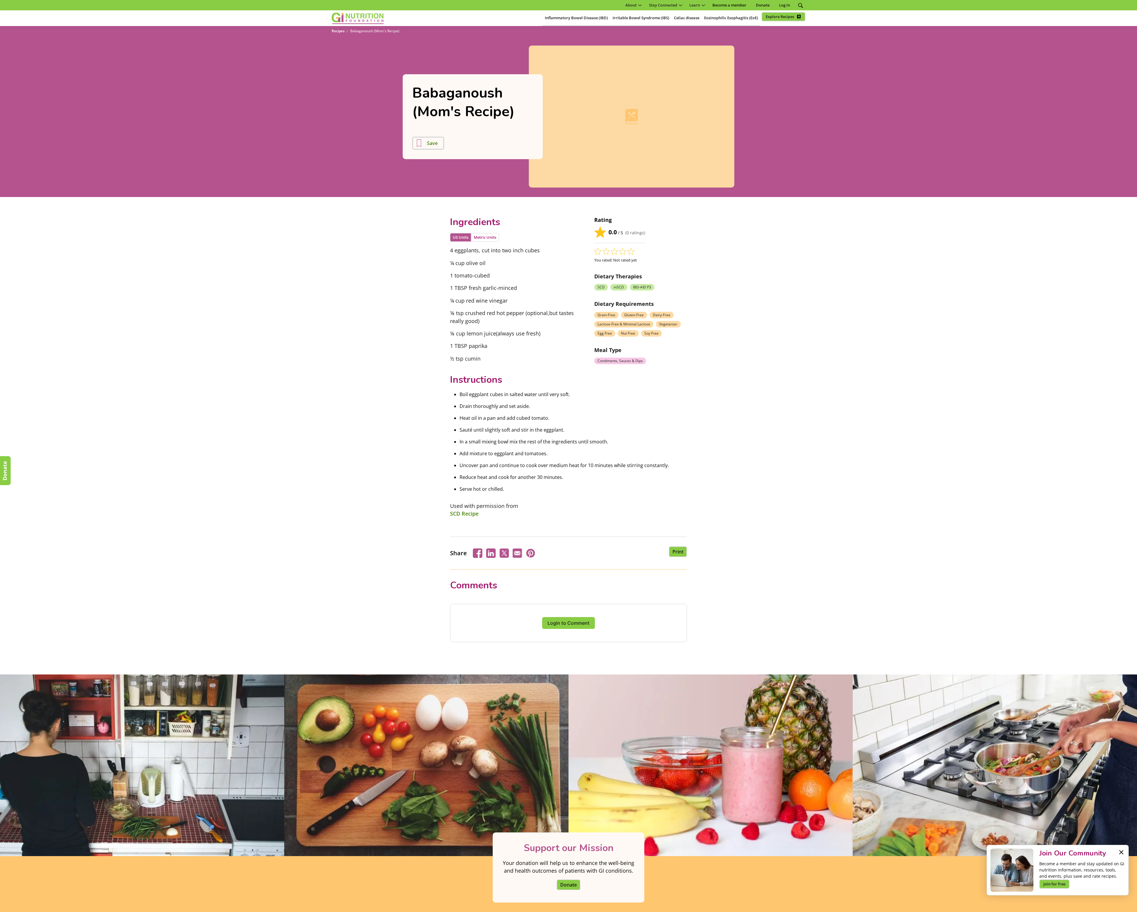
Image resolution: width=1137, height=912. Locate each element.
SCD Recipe (464, 513)
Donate (4, 470)
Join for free (1054, 884)
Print (677, 551)
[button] (632, 5)
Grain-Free (606, 314)
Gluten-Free (634, 314)
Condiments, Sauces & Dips (620, 360)
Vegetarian (668, 324)
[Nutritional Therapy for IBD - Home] (358, 18)
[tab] (460, 237)
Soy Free (651, 333)
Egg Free (605, 333)
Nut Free (628, 333)
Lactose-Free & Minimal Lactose (624, 324)
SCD (601, 287)
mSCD (619, 287)
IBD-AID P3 (642, 287)
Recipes (338, 30)
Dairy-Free (661, 314)
